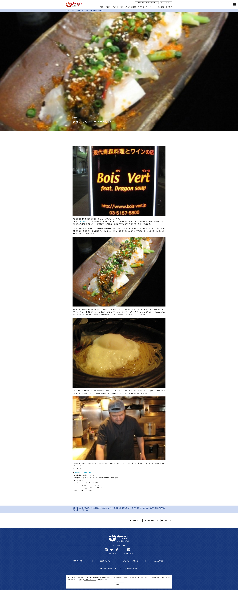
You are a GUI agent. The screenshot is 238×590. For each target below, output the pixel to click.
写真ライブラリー (79, 561)
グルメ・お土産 (130, 7)
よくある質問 (158, 561)
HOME (68, 10)
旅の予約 (161, 7)
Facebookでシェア (152, 520)
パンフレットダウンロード (132, 561)
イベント (152, 7)
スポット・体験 (117, 7)
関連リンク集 (138, 583)
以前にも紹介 (82, 221)
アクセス (169, 7)
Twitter (111, 549)
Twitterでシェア (136, 520)
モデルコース (142, 7)
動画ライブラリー (106, 561)
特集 (101, 7)
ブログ (108, 7)
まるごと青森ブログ (78, 10)
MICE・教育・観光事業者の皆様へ (106, 583)
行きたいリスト (132, 568)
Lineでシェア (167, 520)
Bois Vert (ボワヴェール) (82, 473)
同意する (118, 585)
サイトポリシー (126, 583)
